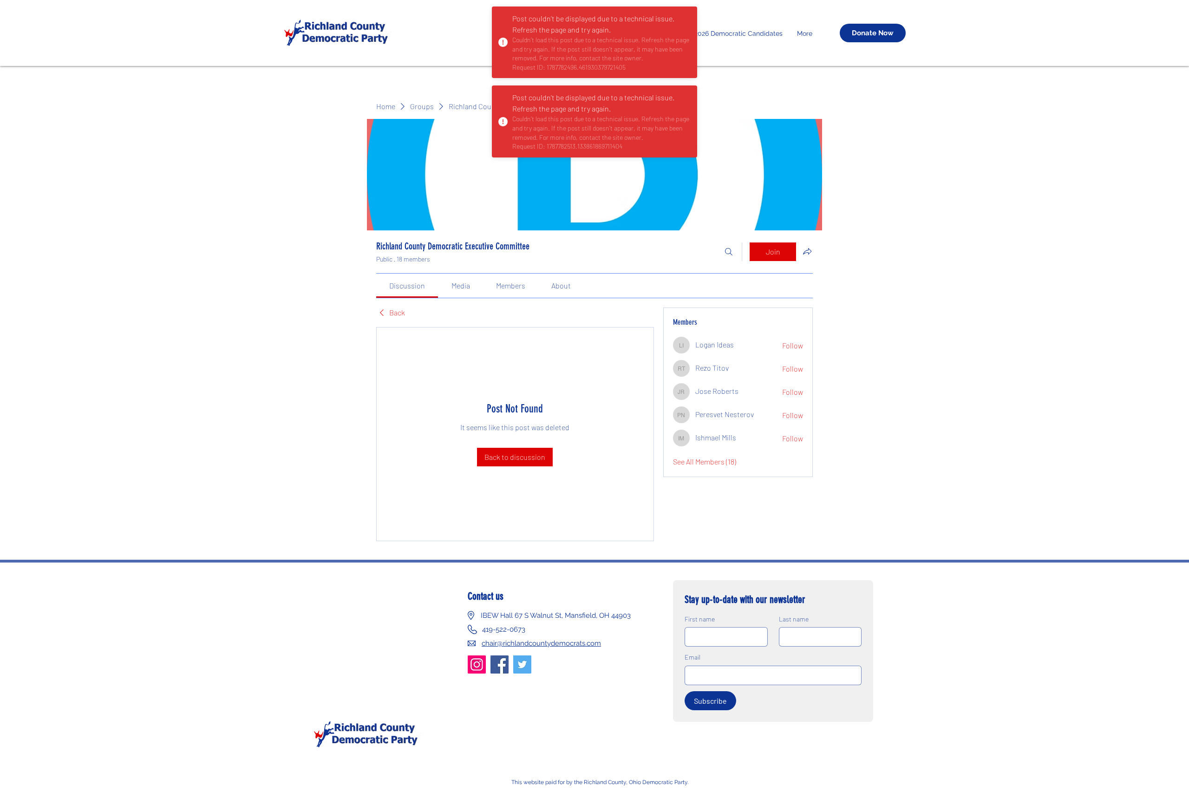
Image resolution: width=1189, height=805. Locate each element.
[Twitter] (522, 664)
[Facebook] (499, 664)
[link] (407, 285)
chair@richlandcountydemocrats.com (541, 643)
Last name (794, 619)
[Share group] (807, 251)
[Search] (728, 251)
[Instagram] (477, 664)
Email (692, 657)
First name (700, 619)
